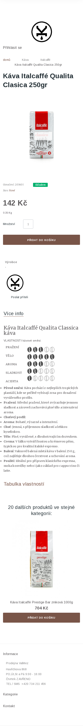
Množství (9, 224)
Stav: (5, 190)
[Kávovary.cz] (41, 32)
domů (6, 59)
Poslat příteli (19, 297)
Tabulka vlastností (24, 484)
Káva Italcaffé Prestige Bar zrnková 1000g (41, 602)
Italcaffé (45, 59)
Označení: (8, 184)
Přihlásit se (12, 48)
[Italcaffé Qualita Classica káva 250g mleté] (41, 134)
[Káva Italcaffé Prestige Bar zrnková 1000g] (41, 559)
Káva (25, 59)
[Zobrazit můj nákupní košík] (72, 9)
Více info (14, 313)
